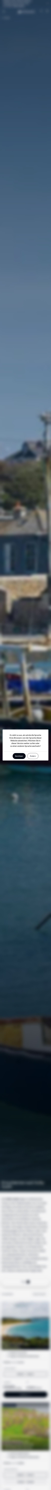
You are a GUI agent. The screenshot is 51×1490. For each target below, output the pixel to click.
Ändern (33, 756)
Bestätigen (19, 756)
